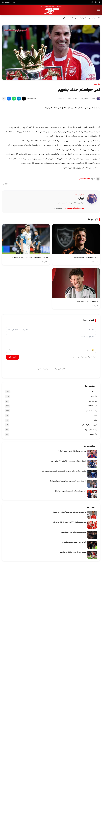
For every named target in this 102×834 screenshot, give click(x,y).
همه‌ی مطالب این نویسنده (75, 208)
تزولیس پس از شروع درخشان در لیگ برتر (73, 552)
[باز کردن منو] (98, 9)
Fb (9, 98)
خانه (99, 18)
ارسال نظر (12, 357)
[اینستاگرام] (96, 2)
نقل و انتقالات (92, 406)
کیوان (94, 98)
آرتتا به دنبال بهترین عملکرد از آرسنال (74, 542)
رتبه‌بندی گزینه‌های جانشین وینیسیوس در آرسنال (70, 491)
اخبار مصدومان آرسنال (89, 425)
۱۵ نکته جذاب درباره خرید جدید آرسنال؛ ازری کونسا (69, 512)
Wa (14, 98)
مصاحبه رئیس (92, 401)
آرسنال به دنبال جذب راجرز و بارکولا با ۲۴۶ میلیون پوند (68, 461)
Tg (19, 98)
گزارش (4, 184)
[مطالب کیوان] (92, 199)
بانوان (95, 415)
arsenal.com (85, 179)
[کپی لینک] (4, 99)
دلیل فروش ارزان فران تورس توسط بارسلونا (72, 451)
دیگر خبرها (83, 18)
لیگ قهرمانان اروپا (91, 429)
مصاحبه (94, 391)
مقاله (95, 420)
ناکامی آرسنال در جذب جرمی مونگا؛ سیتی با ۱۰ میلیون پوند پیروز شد (64, 471)
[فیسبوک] (92, 2)
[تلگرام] (99, 2)
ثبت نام (7, 2)
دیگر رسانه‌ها (93, 434)
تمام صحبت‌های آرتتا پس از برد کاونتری (73, 532)
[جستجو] (3, 2)
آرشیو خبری (91, 18)
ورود (14, 2)
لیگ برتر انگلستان (91, 410)
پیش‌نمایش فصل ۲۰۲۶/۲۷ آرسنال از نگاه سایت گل (69, 522)
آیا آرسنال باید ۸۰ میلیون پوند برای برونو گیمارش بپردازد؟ (68, 481)
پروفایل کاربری (57, 208)
